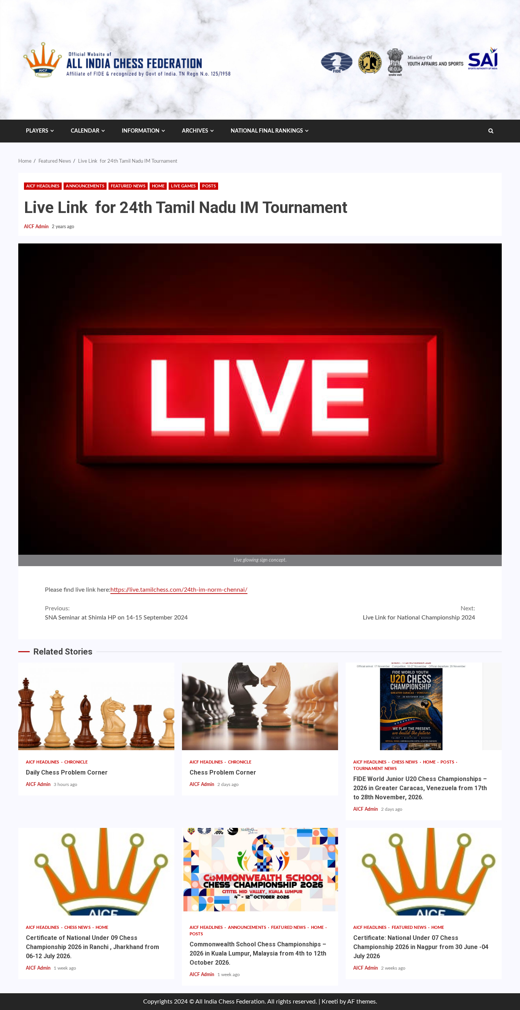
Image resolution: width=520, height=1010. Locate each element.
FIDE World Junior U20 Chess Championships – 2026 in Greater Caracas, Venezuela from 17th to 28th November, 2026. (424, 706)
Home (158, 186)
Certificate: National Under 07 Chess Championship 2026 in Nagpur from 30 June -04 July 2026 (424, 872)
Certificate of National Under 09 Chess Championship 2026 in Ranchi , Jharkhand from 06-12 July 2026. (96, 872)
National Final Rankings (267, 131)
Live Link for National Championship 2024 (419, 613)
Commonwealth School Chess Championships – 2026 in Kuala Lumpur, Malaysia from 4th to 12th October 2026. (260, 872)
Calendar (85, 131)
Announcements (85, 186)
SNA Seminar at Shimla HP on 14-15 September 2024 (116, 613)
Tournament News (375, 769)
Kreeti (330, 1002)
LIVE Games (183, 186)
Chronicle (76, 762)
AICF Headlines (42, 186)
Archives (195, 131)
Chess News (405, 762)
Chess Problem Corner (260, 706)
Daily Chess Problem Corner (96, 706)
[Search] (490, 131)
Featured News (128, 186)
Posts (209, 186)
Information (141, 131)
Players (37, 131)
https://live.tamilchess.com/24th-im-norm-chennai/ (178, 590)
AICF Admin (37, 226)
